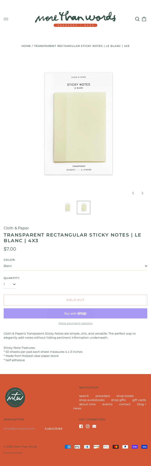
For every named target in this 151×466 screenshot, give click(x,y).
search (84, 396)
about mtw (87, 404)
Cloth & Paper (16, 228)
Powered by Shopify (13, 453)
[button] (137, 19)
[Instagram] (87, 426)
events (107, 404)
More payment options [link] (75, 323)
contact (125, 404)
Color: (9, 259)
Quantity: (12, 278)
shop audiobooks (92, 400)
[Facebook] (81, 426)
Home (26, 46)
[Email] (94, 426)
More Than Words (25, 446)
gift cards (139, 400)
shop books (125, 396)
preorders (103, 396)
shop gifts (118, 400)
